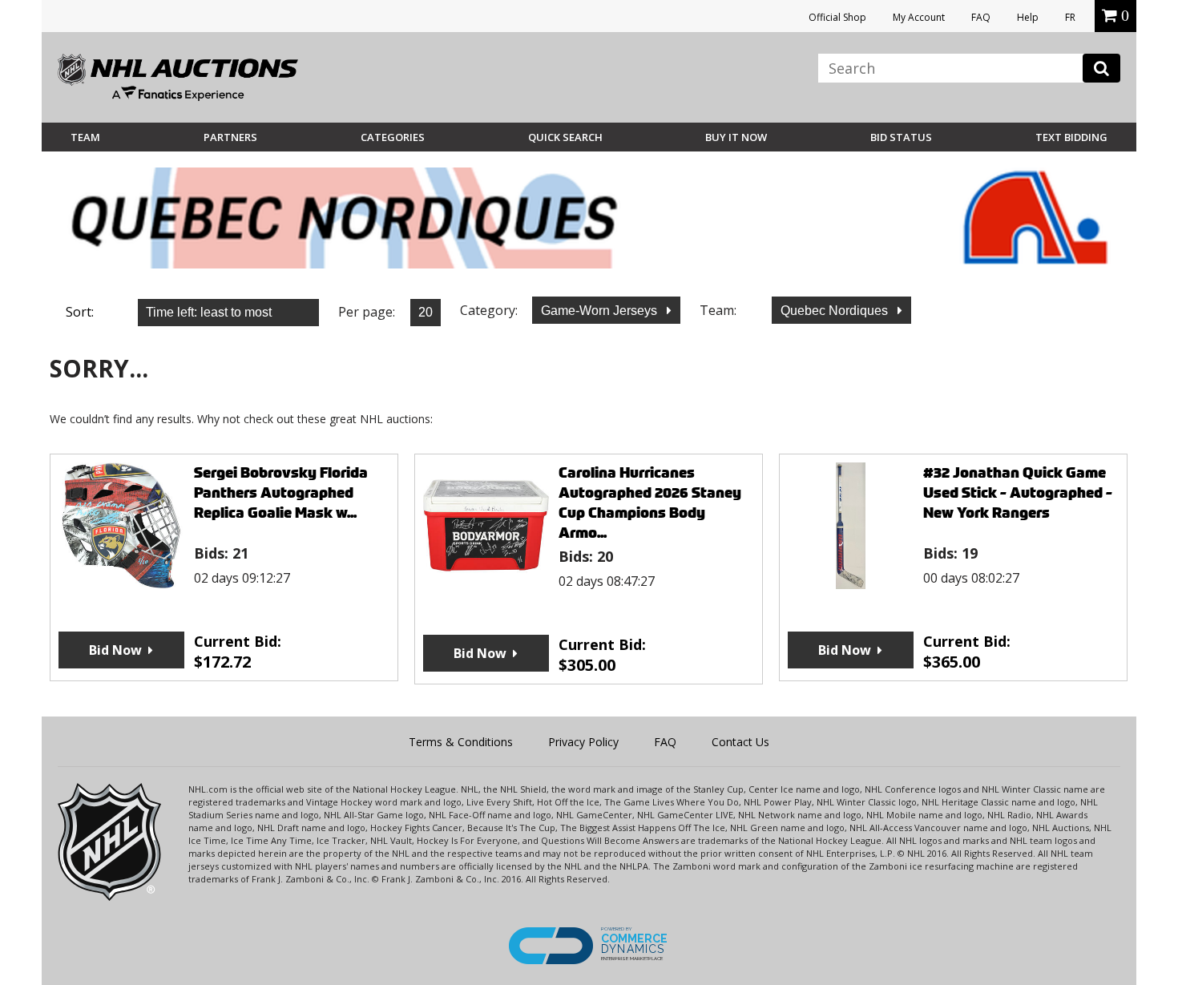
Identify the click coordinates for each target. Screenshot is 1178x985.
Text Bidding (1071, 137)
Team (85, 137)
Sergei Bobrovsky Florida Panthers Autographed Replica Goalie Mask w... (281, 492)
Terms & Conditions (461, 741)
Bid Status (901, 137)
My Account (919, 17)
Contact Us (740, 741)
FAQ (980, 17)
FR (1070, 17)
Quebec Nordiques (836, 310)
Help (1028, 17)
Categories (393, 137)
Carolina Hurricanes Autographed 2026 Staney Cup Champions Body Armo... (650, 502)
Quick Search (565, 137)
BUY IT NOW (736, 137)
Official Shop (837, 17)
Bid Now (115, 650)
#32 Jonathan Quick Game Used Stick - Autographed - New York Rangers (1017, 492)
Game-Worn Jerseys (600, 310)
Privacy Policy (583, 741)
